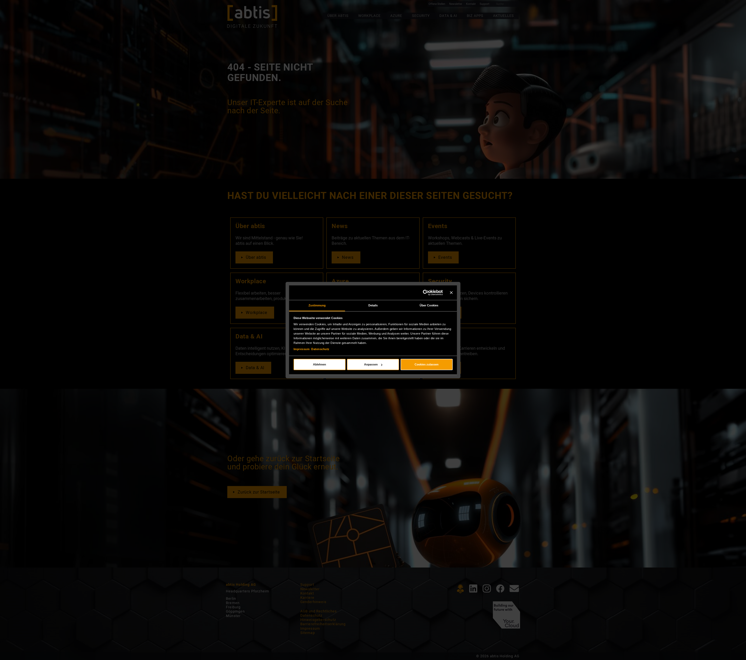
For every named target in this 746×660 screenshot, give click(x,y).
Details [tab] (373, 305)
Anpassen (371, 364)
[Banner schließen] (451, 292)
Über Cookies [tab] (429, 305)
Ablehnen (319, 364)
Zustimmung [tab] (317, 305)
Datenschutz (320, 349)
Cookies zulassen (426, 364)
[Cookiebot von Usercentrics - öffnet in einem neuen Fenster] (426, 293)
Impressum (302, 349)
